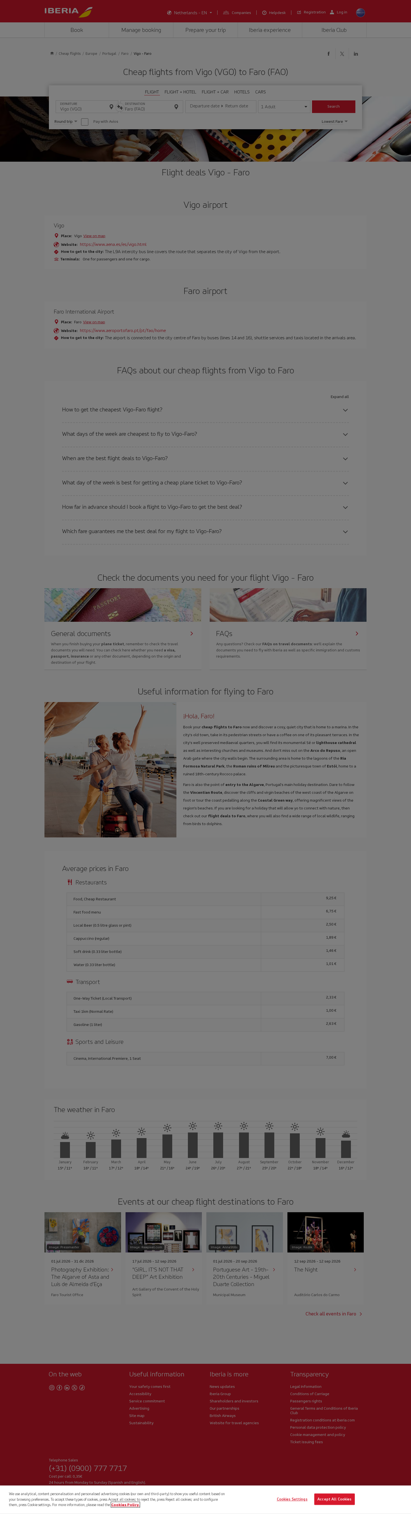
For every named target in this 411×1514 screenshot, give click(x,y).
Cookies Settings (292, 1499)
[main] (205, 1499)
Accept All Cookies (334, 1499)
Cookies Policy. (125, 1504)
